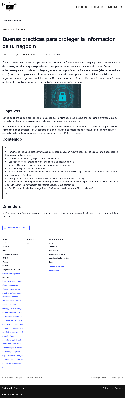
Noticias (113, 6)
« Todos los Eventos (11, 20)
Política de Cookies (112, 388)
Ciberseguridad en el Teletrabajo (105, 377)
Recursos (97, 6)
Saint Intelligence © (12, 394)
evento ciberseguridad (11, 273)
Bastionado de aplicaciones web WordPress (24, 377)
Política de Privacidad (13, 388)
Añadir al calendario (16, 228)
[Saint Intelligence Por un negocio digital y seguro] (9, 6)
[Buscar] (121, 7)
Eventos (81, 6)
